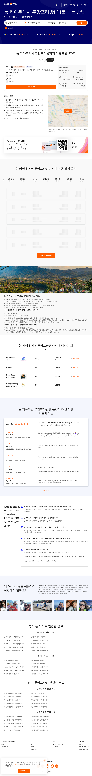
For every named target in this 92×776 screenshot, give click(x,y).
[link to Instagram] (47, 766)
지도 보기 (68, 111)
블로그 (32, 747)
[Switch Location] (25, 23)
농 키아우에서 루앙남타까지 (40, 650)
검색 (81, 23)
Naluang (9, 367)
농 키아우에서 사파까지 (38, 637)
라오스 (41, 49)
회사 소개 (33, 744)
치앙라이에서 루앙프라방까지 (13, 723)
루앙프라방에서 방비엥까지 (13, 693)
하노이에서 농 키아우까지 (39, 664)
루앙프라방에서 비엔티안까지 (13, 697)
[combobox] (14, 23)
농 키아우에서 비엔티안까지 (40, 640)
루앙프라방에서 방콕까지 (39, 697)
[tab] (42, 60)
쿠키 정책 (17, 764)
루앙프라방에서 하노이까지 (13, 703)
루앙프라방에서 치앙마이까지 (40, 700)
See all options (46, 255)
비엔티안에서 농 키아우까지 (40, 667)
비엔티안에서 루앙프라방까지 (13, 716)
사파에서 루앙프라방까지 (39, 723)
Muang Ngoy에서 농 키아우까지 (14, 667)
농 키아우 (36, 49)
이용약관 (55, 747)
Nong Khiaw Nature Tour (10, 376)
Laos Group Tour (10, 358)
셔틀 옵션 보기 (32, 87)
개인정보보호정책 (58, 744)
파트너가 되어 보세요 (85, 747)
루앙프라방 (50, 49)
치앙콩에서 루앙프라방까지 (39, 730)
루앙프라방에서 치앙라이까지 (13, 707)
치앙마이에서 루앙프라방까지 (40, 716)
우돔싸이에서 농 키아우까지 (40, 670)
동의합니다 (23, 771)
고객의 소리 (33, 749)
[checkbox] (6, 28)
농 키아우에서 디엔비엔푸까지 (13, 650)
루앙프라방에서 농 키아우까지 (13, 660)
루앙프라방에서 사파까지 (39, 707)
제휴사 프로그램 (83, 749)
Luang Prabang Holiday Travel (77, 86)
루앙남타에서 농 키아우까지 (40, 660)
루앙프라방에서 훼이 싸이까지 (40, 693)
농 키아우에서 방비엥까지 (12, 640)
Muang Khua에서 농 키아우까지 (14, 670)
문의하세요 (4, 747)
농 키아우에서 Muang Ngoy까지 (14, 644)
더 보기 (46, 490)
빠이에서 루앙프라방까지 (39, 727)
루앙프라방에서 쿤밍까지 (39, 703)
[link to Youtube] (56, 766)
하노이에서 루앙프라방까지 (39, 720)
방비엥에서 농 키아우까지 (12, 664)
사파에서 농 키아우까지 (11, 674)
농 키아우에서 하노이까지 (39, 644)
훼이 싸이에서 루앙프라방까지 (13, 730)
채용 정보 (81, 744)
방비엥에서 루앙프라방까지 (13, 720)
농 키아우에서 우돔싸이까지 (40, 647)
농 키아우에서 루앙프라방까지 (13, 637)
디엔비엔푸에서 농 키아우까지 (40, 674)
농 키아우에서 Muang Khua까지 (14, 647)
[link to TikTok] (52, 766)
